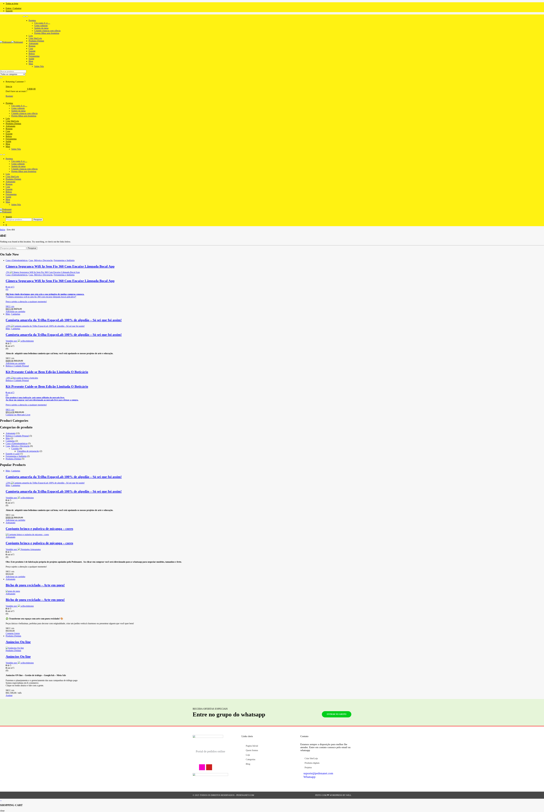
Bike (8, 314)
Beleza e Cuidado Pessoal (17, 366)
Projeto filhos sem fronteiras (46, 33)
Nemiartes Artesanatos (31, 549)
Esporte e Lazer (13, 453)
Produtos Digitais (36, 41)
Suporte (9, 11)
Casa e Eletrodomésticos (16, 260)
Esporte (32, 51)
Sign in (9, 86)
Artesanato (33, 43)
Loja (31, 36)
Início (2, 229)
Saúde (31, 58)
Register (9, 96)
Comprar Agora (13, 633)
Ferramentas (34, 56)
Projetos (32, 20)
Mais (31, 64)
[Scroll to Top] (272, 800)
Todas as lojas (12, 3)
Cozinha (15, 448)
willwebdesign (27, 341)
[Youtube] (209, 767)
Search (9, 217)
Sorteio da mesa (41, 28)
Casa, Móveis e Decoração (41, 260)
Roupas (32, 46)
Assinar (9, 695)
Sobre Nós (39, 66)
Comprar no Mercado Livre (18, 415)
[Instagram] (202, 767)
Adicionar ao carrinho (15, 311)
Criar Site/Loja (35, 38)
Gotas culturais (41, 25)
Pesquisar (38, 220)
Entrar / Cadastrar (13, 8)
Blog (31, 61)
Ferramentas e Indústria (64, 260)
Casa (31, 48)
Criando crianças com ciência (47, 30)
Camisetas (15, 314)
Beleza (32, 53)
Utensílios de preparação (28, 451)
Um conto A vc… (42, 23)
